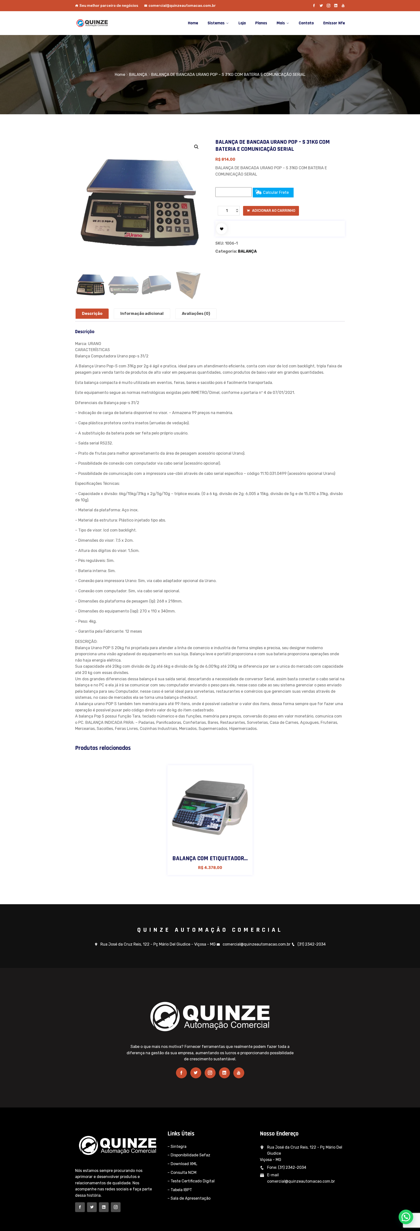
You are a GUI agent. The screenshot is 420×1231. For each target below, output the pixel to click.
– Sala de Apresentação (188, 1198)
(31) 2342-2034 (312, 944)
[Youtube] (343, 6)
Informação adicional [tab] (142, 313)
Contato (306, 23)
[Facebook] (314, 6)
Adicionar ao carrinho (273, 211)
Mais (281, 23)
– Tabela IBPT (179, 1189)
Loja (242, 23)
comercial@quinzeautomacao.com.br (182, 5)
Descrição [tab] (92, 313)
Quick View (222, 844)
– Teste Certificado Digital (191, 1181)
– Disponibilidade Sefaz (188, 1155)
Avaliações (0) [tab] (196, 313)
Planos (261, 23)
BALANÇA (138, 74)
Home (193, 23)
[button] (196, 146)
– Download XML (182, 1163)
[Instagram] (328, 6)
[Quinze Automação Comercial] (106, 23)
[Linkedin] (336, 6)
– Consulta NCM (181, 1172)
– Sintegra (176, 1146)
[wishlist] (221, 228)
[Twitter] (321, 6)
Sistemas (216, 23)
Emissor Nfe (334, 23)
